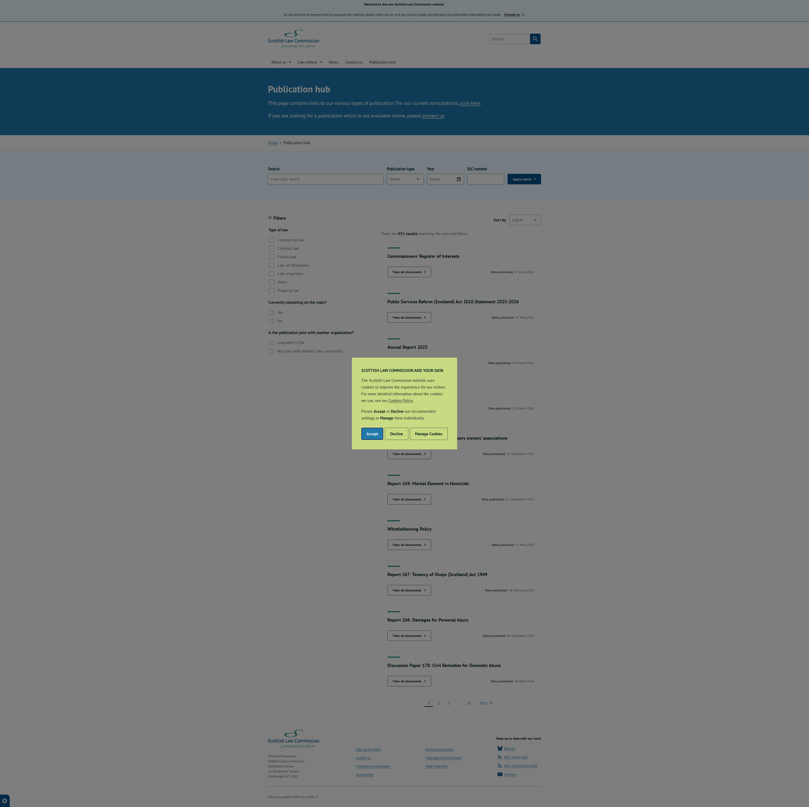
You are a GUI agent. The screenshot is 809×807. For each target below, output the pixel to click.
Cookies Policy (400, 400)
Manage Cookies (428, 433)
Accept (372, 433)
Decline (396, 433)
